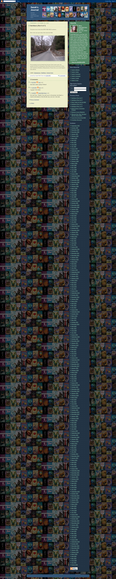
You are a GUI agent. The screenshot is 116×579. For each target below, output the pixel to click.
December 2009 (75, 207)
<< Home (31, 103)
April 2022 (74, 462)
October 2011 (75, 251)
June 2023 (74, 487)
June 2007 (74, 144)
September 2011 (75, 249)
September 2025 (76, 541)
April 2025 (74, 531)
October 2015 (75, 322)
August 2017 (75, 357)
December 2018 (75, 391)
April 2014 (74, 303)
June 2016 (74, 330)
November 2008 (75, 180)
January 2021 (75, 439)
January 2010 (75, 209)
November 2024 (75, 521)
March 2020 (74, 420)
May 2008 (74, 167)
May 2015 (74, 320)
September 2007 (76, 151)
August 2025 (75, 539)
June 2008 (74, 169)
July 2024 (74, 512)
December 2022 (75, 474)
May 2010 (74, 217)
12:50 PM (34, 87)
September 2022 (76, 470)
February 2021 (75, 441)
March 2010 (74, 213)
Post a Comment (35, 99)
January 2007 (75, 134)
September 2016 (76, 337)
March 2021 (74, 443)
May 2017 (74, 351)
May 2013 (74, 284)
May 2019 (74, 401)
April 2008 (74, 165)
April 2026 (74, 556)
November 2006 (75, 130)
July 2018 (74, 380)
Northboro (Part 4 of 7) (77, 98)
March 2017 (74, 347)
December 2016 (75, 341)
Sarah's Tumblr (75, 78)
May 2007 (74, 142)
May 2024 (74, 508)
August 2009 (75, 199)
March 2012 (74, 261)
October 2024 (75, 518)
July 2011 (74, 245)
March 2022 (74, 460)
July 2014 (74, 307)
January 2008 (75, 159)
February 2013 (75, 278)
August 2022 (75, 468)
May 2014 (74, 305)
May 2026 (74, 558)
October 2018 (75, 387)
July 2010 (74, 222)
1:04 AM (34, 93)
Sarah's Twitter (75, 72)
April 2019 (74, 399)
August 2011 (75, 247)
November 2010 (75, 230)
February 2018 (75, 370)
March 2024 (74, 504)
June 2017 (74, 353)
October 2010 (75, 228)
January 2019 (75, 393)
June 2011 (74, 243)
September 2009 (76, 201)
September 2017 (76, 360)
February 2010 (75, 211)
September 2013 (76, 293)
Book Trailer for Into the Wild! (79, 102)
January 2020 (75, 416)
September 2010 (76, 226)
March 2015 (74, 316)
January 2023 (75, 477)
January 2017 (75, 343)
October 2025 (75, 543)
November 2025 (75, 546)
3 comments (62, 75)
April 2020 (74, 422)
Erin (40, 87)
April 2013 (74, 282)
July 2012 (74, 268)
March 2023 (74, 481)
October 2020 (75, 435)
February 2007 (75, 136)
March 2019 (74, 397)
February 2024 (75, 502)
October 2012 (75, 274)
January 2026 (75, 550)
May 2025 (74, 533)
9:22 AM (34, 82)
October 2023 (75, 493)
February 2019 (75, 395)
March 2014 (74, 301)
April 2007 (74, 140)
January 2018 (75, 368)
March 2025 (74, 529)
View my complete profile (78, 62)
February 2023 (75, 479)
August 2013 (75, 291)
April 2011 (74, 238)
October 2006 (75, 128)
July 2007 (74, 146)
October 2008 (75, 178)
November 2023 (75, 495)
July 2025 (74, 537)
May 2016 (74, 328)
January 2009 (75, 184)
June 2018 (74, 378)
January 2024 (75, 500)
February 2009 (75, 186)
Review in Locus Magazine (78, 112)
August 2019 (75, 406)
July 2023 (74, 489)
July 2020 (74, 429)
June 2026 (74, 560)
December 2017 (75, 366)
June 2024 (74, 510)
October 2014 (75, 314)
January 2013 (75, 276)
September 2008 (76, 176)
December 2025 (75, 548)
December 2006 (75, 132)
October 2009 (75, 203)
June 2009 (74, 194)
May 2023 (74, 485)
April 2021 (74, 445)
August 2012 (75, 270)
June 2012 (74, 265)
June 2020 (74, 426)
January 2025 (75, 525)
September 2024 (76, 516)
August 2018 (75, 383)
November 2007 (75, 155)
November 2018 (75, 389)
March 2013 (74, 280)
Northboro (43, 73)
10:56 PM (48, 75)
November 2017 (75, 364)
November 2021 (75, 456)
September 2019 (76, 408)
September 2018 (76, 385)
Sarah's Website (75, 70)
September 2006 (76, 125)
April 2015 (74, 318)
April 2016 (74, 326)
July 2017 (74, 355)
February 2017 (75, 345)
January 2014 (75, 299)
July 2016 (74, 332)
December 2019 (75, 414)
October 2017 (75, 362)
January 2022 (75, 458)
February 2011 (75, 234)
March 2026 (74, 554)
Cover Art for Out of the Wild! (79, 117)
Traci (39, 82)
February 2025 (75, 527)
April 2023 (74, 483)
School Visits (50, 73)
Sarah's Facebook (76, 74)
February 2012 (75, 259)
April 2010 (74, 215)
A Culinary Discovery (77, 120)
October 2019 (75, 410)
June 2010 (74, 219)
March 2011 (74, 236)
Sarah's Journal (35, 8)
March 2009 (74, 188)
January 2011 (75, 232)
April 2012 (74, 263)
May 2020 (74, 424)
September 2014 (76, 311)
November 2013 (75, 297)
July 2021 (74, 452)
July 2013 (74, 288)
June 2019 (74, 403)
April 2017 (74, 349)
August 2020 (75, 431)
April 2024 (74, 506)
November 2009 (75, 205)
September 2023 (76, 491)
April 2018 (74, 374)
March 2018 (74, 372)
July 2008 (74, 171)
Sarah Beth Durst (42, 93)
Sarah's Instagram (76, 76)
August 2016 (75, 334)
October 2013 (75, 295)
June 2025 (74, 535)
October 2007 (75, 153)
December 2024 (75, 523)
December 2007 (75, 157)
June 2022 (74, 466)
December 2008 (75, 182)
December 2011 (75, 255)
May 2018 (74, 376)
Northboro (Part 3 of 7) (77, 100)
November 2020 (75, 437)
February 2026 (75, 552)
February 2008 (75, 161)
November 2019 (75, 412)
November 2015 (75, 324)
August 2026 (75, 564)
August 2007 (75, 148)
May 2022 (74, 464)
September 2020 (76, 433)
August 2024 (75, 514)
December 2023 (75, 498)
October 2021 (75, 454)
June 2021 (74, 449)
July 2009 (74, 196)
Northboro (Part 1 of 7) (77, 106)
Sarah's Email (75, 80)
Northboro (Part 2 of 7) (77, 104)
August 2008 (75, 173)
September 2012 (76, 272)
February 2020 (75, 418)
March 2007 (74, 138)
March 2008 (74, 163)
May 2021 (74, 447)
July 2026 (74, 562)
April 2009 (74, 190)
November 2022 (75, 472)
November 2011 (75, 253)
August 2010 (75, 224)
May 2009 (74, 192)
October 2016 (75, 339)
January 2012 (75, 257)
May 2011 (74, 240)
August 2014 (75, 309)
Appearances (37, 73)
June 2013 (74, 286)
